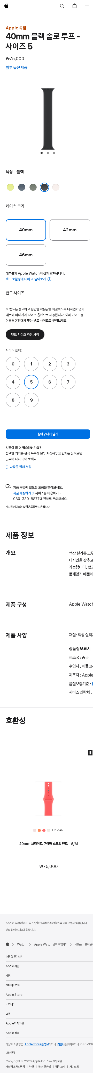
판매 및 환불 (44, 1067)
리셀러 (60, 1044)
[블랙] (44, 187)
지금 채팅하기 (23, 493)
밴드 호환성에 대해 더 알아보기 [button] (26, 279)
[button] (62, 6)
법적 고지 (60, 1067)
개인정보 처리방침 (15, 1067)
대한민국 (10, 1053)
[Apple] (7, 944)
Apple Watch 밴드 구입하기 (50, 944)
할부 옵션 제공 (21, 68)
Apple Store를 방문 (37, 1044)
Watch (21, 944)
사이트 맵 (74, 1067)
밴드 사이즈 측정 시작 (25, 334)
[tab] (42, 153)
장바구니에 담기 (47, 434)
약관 (31, 1067)
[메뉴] (87, 6)
